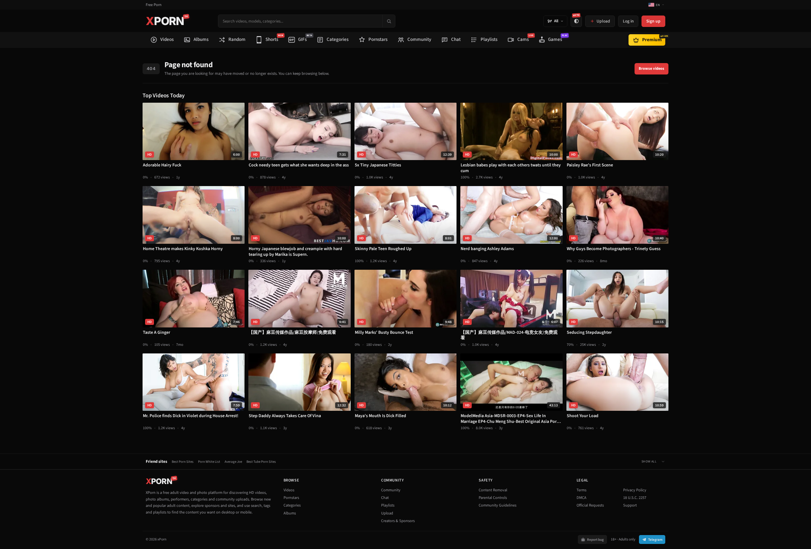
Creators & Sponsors (398, 521)
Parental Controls (493, 498)
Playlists (387, 505)
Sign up (653, 21)
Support (630, 505)
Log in (628, 21)
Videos (289, 490)
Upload (387, 513)
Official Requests (590, 505)
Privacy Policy (634, 490)
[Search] (388, 21)
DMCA (581, 498)
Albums (290, 513)
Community (390, 490)
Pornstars (291, 498)
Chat (385, 498)
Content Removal (493, 490)
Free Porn (154, 5)
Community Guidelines (497, 505)
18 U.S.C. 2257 (634, 498)
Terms (581, 490)
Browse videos (651, 68)
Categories (292, 505)
